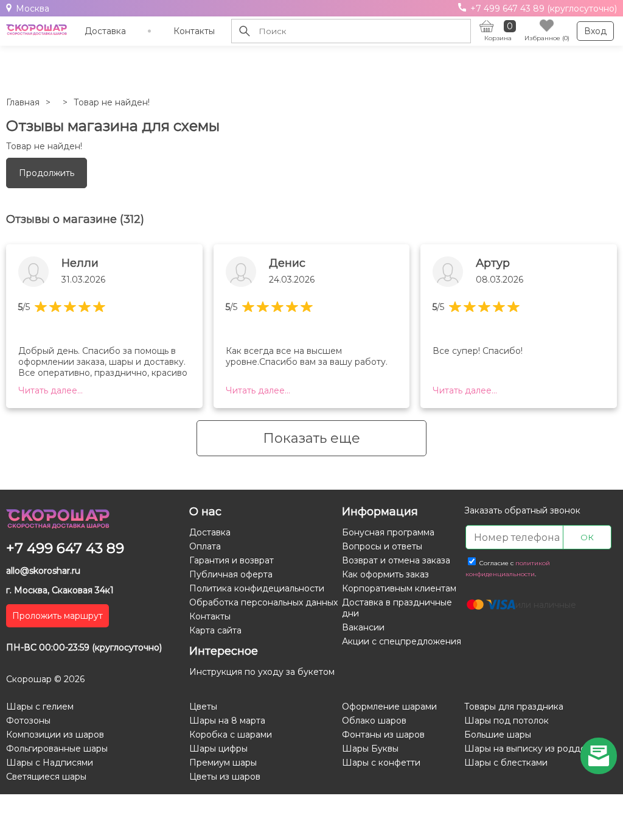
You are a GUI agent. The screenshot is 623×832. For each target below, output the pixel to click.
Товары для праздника (513, 706)
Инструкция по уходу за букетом (262, 671)
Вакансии (363, 627)
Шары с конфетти (381, 762)
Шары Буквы (370, 748)
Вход (595, 31)
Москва (32, 8)
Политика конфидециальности (256, 588)
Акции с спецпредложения (401, 641)
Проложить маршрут (57, 615)
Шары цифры (218, 748)
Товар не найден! (112, 102)
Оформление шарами (389, 706)
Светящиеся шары (46, 776)
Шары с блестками (506, 762)
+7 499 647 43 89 (65, 548)
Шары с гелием (40, 706)
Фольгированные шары (57, 748)
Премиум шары (223, 762)
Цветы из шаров (224, 776)
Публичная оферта (231, 574)
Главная (23, 102)
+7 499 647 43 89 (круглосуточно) (542, 8)
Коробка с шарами (230, 734)
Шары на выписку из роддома (530, 748)
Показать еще (311, 438)
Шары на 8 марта (227, 720)
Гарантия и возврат (231, 560)
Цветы (203, 706)
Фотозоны (28, 720)
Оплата (205, 546)
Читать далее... (50, 390)
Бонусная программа (388, 532)
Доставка (105, 31)
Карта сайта (215, 630)
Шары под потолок (506, 720)
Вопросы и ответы (382, 546)
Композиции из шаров (55, 734)
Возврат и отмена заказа (396, 560)
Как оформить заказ (385, 574)
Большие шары (497, 734)
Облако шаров (374, 720)
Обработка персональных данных (263, 602)
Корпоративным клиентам (399, 588)
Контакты (194, 31)
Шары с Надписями (49, 762)
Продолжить (46, 172)
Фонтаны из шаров (383, 734)
